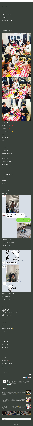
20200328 (3, 397)
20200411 (3, 390)
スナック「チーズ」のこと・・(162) (5, 372)
